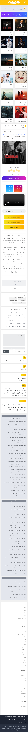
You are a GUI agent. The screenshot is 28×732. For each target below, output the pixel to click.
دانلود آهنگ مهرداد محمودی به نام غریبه (18, 474)
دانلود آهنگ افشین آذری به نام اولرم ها (18, 464)
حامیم (25, 696)
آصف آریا (24, 629)
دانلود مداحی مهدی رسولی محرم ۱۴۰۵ (18, 591)
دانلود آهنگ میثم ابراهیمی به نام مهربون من (17, 573)
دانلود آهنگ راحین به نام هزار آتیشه (18, 450)
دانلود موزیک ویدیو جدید (10, 716)
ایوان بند (24, 665)
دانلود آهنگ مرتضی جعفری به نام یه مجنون (17, 432)
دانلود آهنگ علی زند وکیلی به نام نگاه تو (18, 554)
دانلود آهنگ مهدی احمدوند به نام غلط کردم (17, 504)
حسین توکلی (23, 701)
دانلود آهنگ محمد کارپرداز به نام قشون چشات (17, 461)
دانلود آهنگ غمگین (21, 303)
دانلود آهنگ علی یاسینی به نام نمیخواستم (17, 533)
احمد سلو (24, 636)
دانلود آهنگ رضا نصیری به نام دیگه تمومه (17, 448)
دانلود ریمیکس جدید (21, 719)
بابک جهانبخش (23, 670)
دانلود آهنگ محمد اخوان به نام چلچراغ (18, 493)
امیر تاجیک (24, 649)
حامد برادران (23, 691)
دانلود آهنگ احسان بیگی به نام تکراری (18, 477)
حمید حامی (24, 704)
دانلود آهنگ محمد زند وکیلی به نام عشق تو (17, 466)
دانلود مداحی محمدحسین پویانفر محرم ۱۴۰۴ (17, 597)
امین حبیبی (24, 657)
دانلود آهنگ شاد (22, 723)
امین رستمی (24, 660)
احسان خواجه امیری (22, 634)
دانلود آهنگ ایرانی (21, 300)
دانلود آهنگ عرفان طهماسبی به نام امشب (17, 530)
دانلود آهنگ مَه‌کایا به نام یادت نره (19, 434)
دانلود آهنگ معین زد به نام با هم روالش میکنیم (16, 570)
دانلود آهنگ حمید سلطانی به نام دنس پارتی (17, 453)
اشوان (25, 639)
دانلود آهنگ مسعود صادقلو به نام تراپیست (17, 552)
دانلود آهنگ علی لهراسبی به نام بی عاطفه (18, 562)
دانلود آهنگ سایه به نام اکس (20, 442)
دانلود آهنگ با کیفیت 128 (13, 222)
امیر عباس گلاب (23, 652)
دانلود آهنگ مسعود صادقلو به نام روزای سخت (17, 525)
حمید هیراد (24, 709)
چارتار (25, 688)
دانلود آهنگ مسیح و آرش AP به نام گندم (17, 520)
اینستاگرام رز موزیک (18, 187)
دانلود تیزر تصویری (13, 227)
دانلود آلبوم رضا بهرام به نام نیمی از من (18, 544)
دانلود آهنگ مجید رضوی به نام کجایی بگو (17, 512)
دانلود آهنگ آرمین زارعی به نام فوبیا (19, 522)
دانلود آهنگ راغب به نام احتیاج (19, 429)
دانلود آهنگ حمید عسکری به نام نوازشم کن (17, 421)
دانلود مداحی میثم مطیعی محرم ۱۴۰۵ (18, 581)
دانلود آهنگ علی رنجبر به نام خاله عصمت (17, 458)
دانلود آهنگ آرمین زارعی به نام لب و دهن (17, 538)
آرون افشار (24, 626)
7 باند (25, 621)
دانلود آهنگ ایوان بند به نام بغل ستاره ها (17, 418)
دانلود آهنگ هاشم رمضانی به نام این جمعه (17, 480)
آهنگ (13, 289)
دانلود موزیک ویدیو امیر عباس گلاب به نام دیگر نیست (15, 482)
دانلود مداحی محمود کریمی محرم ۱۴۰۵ (18, 584)
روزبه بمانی (14, 303)
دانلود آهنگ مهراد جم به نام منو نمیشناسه (17, 528)
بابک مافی (24, 673)
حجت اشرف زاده (23, 698)
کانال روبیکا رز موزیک (14, 178)
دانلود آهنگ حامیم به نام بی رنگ (19, 560)
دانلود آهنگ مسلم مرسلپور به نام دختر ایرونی (17, 424)
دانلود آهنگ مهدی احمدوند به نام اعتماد (18, 536)
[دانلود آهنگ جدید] (14, 2)
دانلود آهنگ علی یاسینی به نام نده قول (18, 509)
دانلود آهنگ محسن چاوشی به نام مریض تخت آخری (15, 557)
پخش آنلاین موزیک (13, 297)
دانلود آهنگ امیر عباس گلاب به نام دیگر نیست (16, 496)
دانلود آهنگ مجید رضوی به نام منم (19, 506)
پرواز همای (24, 686)
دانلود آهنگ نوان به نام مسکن (20, 514)
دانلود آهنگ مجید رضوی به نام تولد (19, 546)
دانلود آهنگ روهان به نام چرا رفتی (19, 440)
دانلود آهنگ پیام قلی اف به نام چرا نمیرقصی (17, 426)
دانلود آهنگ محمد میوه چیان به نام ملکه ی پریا (16, 437)
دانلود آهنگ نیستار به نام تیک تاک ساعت (17, 488)
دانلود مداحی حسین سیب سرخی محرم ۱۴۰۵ (17, 586)
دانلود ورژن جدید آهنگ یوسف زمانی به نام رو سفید (15, 472)
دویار (25, 711)
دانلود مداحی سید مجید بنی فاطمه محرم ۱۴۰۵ (17, 589)
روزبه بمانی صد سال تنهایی (10, 271)
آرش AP (24, 662)
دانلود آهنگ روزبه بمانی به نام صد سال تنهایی (16, 126)
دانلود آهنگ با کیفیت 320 (13, 217)
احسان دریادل (23, 631)
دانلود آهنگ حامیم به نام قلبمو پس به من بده (17, 549)
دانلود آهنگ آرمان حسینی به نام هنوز (18, 456)
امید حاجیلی (23, 647)
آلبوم (25, 610)
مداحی (24, 615)
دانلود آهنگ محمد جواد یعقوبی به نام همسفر (17, 445)
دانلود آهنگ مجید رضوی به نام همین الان (17, 517)
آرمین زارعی (24, 624)
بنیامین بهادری (23, 675)
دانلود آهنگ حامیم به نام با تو (20, 485)
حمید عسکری (23, 706)
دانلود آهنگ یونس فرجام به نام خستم (18, 469)
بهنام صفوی (24, 680)
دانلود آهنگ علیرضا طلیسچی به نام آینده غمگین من (15, 565)
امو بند (24, 644)
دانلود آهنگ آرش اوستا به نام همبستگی (18, 490)
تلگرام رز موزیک (9, 188)
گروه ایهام (24, 667)
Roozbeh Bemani (21, 297)
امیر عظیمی (24, 655)
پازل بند (24, 683)
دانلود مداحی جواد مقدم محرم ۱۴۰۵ (19, 594)
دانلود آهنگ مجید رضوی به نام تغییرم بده (17, 568)
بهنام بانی (24, 678)
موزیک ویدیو (23, 613)
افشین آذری (24, 642)
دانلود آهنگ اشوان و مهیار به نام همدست (17, 541)
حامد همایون (23, 693)
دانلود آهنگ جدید (21, 132)
